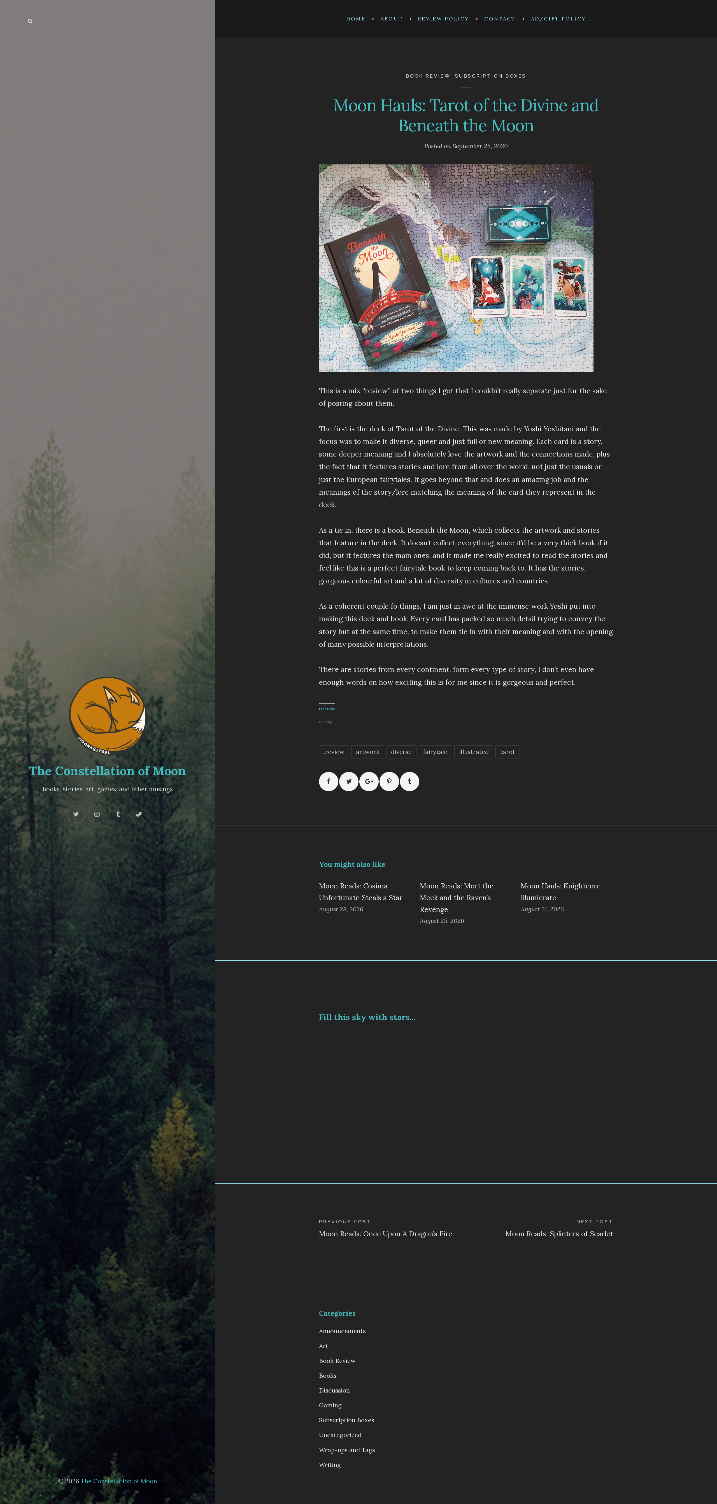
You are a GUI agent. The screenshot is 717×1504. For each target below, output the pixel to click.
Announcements (342, 1331)
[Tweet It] (348, 781)
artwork (368, 752)
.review (334, 752)
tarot (507, 752)
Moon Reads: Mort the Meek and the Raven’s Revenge (456, 897)
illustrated (474, 752)
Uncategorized (340, 1435)
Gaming (330, 1405)
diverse (401, 752)
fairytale (435, 752)
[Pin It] (389, 781)
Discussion (334, 1390)
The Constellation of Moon (107, 771)
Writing (330, 1465)
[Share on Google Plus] (369, 781)
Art (323, 1346)
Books (327, 1375)
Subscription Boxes (491, 76)
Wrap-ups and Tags (347, 1450)
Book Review (428, 76)
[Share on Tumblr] (409, 781)
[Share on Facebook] (328, 781)
